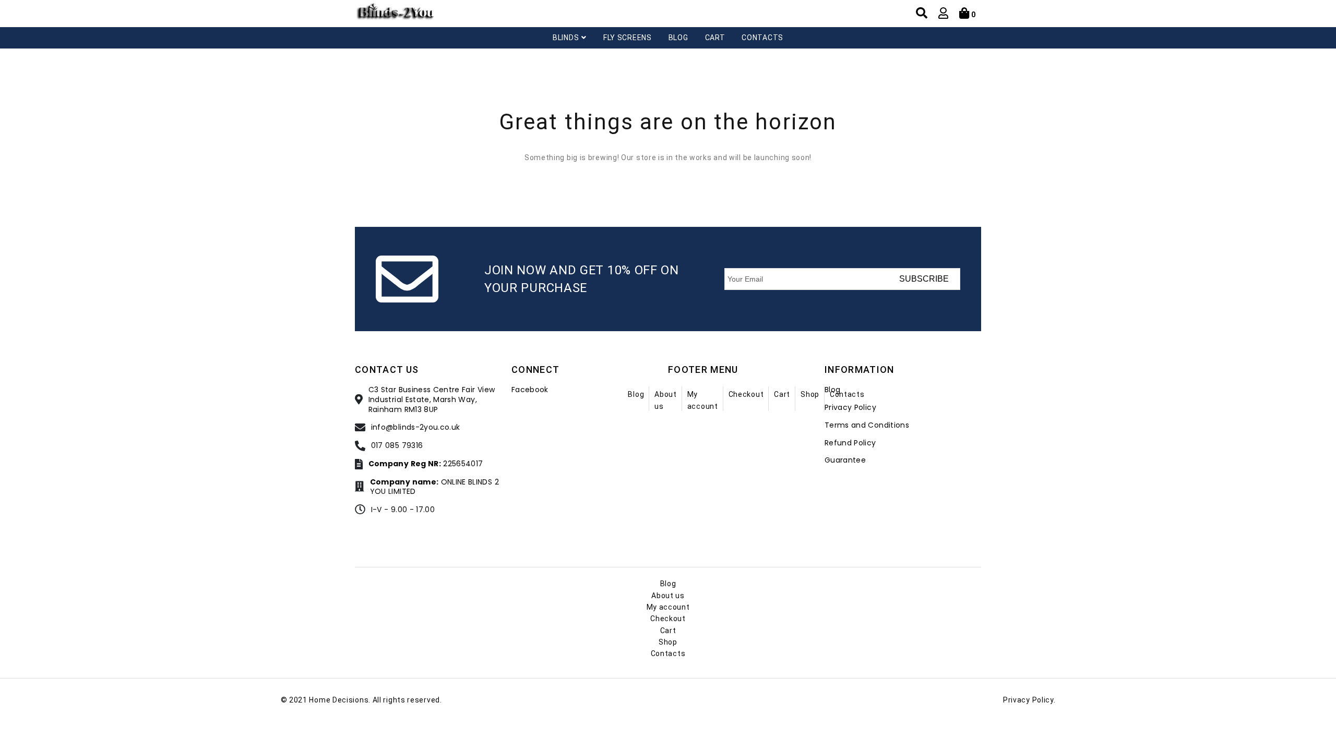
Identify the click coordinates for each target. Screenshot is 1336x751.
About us (668, 595)
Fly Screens (627, 37)
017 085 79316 (397, 446)
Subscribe (924, 278)
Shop (810, 394)
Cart (715, 37)
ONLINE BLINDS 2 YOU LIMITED (434, 487)
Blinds (566, 37)
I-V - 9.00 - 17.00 (403, 510)
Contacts (762, 37)
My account (668, 607)
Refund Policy (850, 443)
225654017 (425, 464)
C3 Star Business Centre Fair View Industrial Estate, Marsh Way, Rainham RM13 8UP (431, 399)
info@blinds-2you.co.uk (415, 427)
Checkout (746, 394)
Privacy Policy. (1029, 700)
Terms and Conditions (867, 425)
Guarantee (845, 460)
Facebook (529, 390)
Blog (678, 37)
